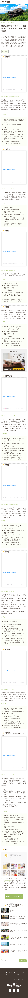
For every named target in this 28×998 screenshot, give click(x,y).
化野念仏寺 (4, 811)
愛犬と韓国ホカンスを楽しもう (17, 944)
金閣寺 (3, 279)
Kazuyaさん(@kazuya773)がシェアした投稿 (13, 263)
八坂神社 (3, 203)
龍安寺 (3, 520)
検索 (23, 960)
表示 (6, 51)
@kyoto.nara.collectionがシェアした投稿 (12, 497)
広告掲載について (18, 979)
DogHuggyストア (8, 975)
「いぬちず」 (7, 882)
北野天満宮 (4, 434)
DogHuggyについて (19, 972)
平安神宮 (3, 114)
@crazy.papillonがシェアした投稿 (11, 767)
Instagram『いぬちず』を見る (14, 896)
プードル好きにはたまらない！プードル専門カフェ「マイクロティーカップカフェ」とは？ (18, 952)
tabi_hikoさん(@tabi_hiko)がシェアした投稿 (13, 584)
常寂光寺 (3, 703)
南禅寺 (3, 617)
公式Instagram (8, 880)
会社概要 (16, 975)
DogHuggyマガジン (9, 972)
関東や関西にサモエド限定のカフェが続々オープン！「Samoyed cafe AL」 (18, 925)
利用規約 (16, 977)
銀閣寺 (3, 321)
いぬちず (6, 977)
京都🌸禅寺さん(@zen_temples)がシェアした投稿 (14, 408)
